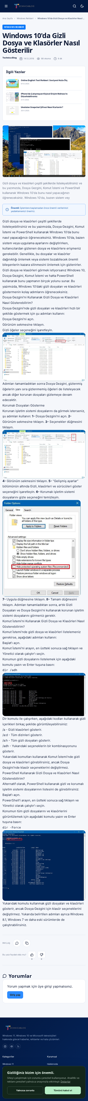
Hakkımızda (52, 1064)
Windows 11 (8, 1064)
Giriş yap (15, 994)
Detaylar (65, 1081)
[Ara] (74, 6)
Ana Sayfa (7, 18)
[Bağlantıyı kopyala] (27, 943)
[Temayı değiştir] (82, 6)
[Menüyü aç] (6, 6)
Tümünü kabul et (63, 1090)
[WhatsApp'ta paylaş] (17, 943)
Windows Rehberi (25, 18)
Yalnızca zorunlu (25, 1090)
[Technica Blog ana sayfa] (24, 6)
